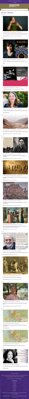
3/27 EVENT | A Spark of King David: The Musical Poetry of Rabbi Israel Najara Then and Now (15, 252)
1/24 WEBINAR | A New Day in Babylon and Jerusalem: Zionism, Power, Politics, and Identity (15, 110)
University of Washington (14, 373)
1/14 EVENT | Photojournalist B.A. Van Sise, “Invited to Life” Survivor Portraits (13, 89)
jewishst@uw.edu (19, 378)
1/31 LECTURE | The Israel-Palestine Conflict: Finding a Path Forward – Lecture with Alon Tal (15, 131)
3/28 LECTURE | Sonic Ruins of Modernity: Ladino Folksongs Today (12, 277)
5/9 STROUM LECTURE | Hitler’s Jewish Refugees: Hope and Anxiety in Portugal (14, 345)
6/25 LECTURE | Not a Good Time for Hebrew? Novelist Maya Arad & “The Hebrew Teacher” (15, 366)
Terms (14, 389)
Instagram (14, 385)
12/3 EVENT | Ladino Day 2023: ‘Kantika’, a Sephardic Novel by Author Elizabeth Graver (14, 61)
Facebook (14, 382)
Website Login (14, 386)
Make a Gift (14, 390)
